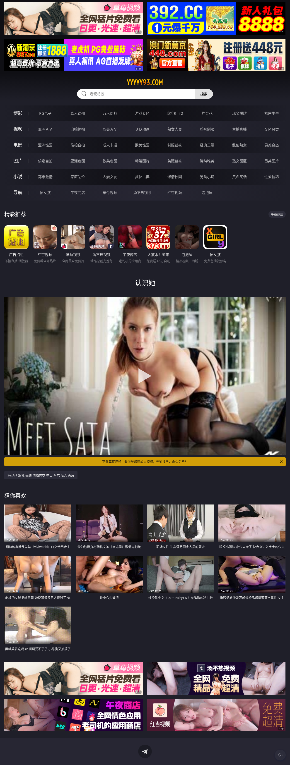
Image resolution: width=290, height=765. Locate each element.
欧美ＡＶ (110, 129)
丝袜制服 (207, 129)
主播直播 (239, 129)
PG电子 (45, 113)
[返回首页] (280, 755)
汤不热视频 (142, 192)
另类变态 (271, 145)
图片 (17, 161)
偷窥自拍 (45, 160)
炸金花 (207, 113)
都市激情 (45, 176)
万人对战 (110, 113)
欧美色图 (110, 160)
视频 (17, 129)
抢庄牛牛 (271, 113)
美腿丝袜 (174, 160)
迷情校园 (174, 176)
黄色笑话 (239, 176)
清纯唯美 (207, 160)
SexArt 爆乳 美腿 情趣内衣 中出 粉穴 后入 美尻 (40, 475)
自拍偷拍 (77, 129)
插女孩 (45, 192)
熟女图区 (239, 160)
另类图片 (271, 160)
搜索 (204, 93)
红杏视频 (174, 192)
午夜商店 (77, 192)
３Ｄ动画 (142, 129)
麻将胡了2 (175, 113)
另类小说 (207, 176)
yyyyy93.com (145, 82)
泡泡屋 (207, 192)
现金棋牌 (239, 113)
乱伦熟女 (239, 145)
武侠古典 (142, 176)
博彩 (17, 113)
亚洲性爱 (45, 145)
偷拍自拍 (77, 145)
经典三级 (207, 145)
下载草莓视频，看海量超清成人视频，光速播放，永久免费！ (145, 461)
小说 (17, 177)
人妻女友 (110, 176)
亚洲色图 (77, 160)
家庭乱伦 (77, 176)
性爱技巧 (271, 176)
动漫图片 (142, 160)
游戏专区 (142, 113)
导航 (17, 192)
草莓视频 (110, 192)
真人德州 (77, 113)
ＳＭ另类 (271, 129)
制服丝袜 (174, 145)
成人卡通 (110, 145)
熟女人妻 (174, 129)
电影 (17, 145)
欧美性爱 (142, 145)
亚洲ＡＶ (45, 129)
